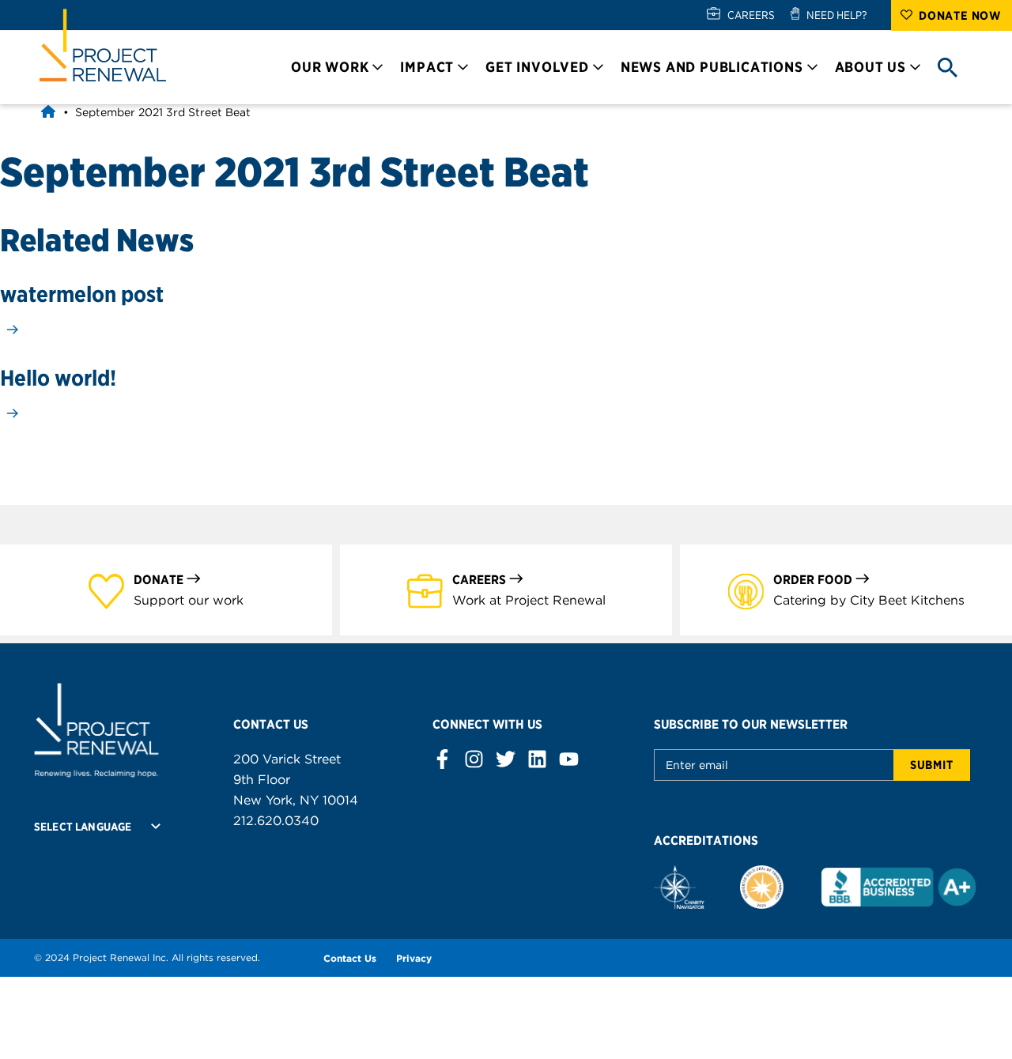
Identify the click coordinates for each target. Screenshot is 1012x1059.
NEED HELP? (836, 15)
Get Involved (537, 66)
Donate (158, 579)
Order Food (812, 579)
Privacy (414, 958)
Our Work (329, 66)
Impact (427, 66)
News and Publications (712, 66)
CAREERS (751, 15)
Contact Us (349, 958)
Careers (479, 579)
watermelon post (82, 294)
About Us (870, 66)
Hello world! (58, 377)
